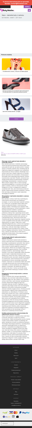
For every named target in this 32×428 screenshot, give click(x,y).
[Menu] (29, 10)
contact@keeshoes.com (19, 3)
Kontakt (16, 365)
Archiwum (16, 394)
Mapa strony (16, 372)
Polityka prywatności (16, 370)
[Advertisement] (16, 37)
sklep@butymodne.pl (16, 405)
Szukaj (27, 6)
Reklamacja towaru (16, 385)
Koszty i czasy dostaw (16, 379)
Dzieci (16, 350)
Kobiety (16, 352)
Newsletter (16, 401)
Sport (16, 358)
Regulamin (16, 367)
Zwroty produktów (16, 382)
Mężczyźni (16, 355)
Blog (16, 391)
